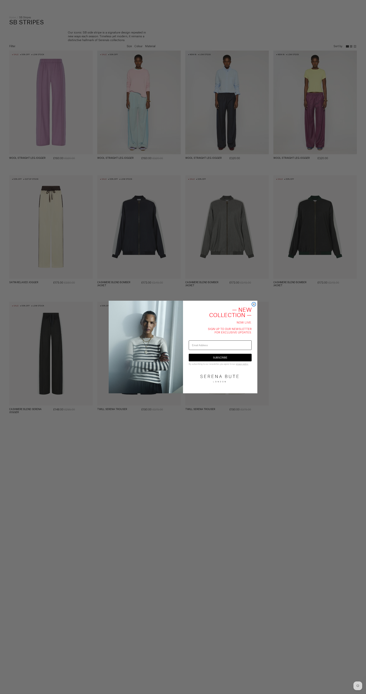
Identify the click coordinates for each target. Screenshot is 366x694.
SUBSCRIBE (220, 357)
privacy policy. (242, 364)
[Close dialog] (254, 304)
